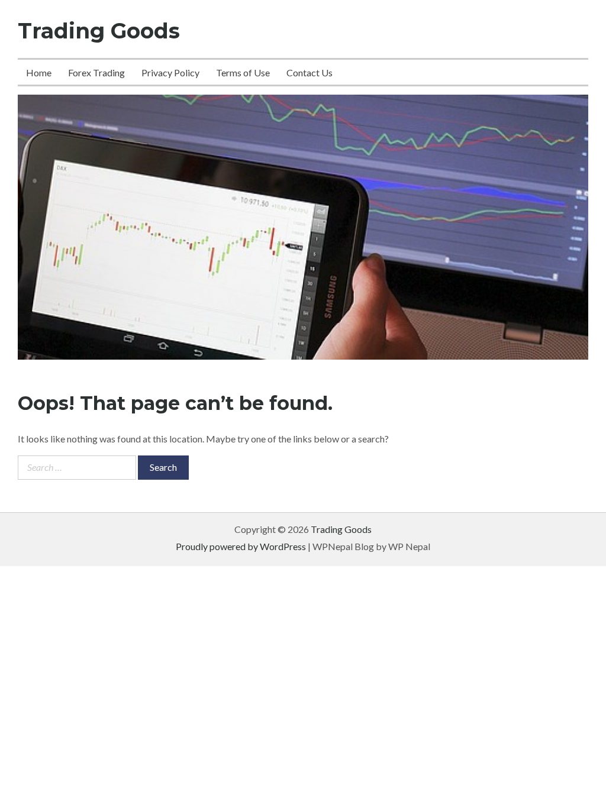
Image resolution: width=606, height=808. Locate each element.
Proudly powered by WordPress (241, 546)
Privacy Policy (170, 72)
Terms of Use (243, 72)
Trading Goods (99, 31)
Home (38, 72)
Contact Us (309, 72)
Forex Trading (96, 72)
